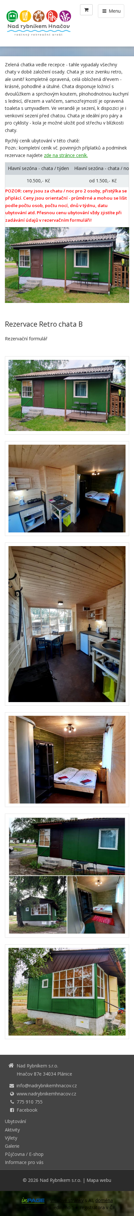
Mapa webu (99, 1180)
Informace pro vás (24, 1162)
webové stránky (67, 1200)
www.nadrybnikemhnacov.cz (46, 1094)
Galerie (12, 1146)
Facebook (27, 1110)
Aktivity (12, 1130)
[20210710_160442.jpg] (67, 759)
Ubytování (15, 1121)
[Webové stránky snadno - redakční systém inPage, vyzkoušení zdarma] (33, 1200)
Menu (114, 11)
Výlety (11, 1138)
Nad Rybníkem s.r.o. (60, 1180)
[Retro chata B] (67, 876)
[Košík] (86, 9)
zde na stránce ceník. (66, 155)
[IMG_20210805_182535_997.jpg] (67, 395)
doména (104, 1200)
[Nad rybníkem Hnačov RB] (67, 991)
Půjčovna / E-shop (24, 1154)
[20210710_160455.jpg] (67, 624)
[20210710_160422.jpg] (67, 488)
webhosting (35, 1207)
